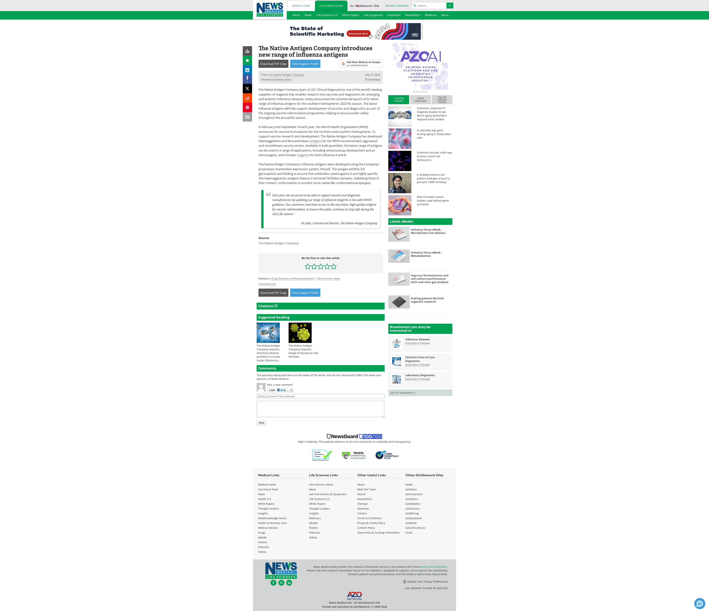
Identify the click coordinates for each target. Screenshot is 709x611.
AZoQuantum (413, 518)
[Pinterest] (247, 107)
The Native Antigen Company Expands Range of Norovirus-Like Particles (303, 351)
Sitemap (362, 504)
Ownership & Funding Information (378, 532)
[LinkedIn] (247, 69)
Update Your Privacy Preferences (427, 581)
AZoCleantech (413, 494)
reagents (303, 155)
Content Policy (366, 528)
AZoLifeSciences (415, 528)
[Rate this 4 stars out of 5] (327, 266)
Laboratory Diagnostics (420, 375)
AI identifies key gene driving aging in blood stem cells (434, 134)
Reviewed (374, 79)
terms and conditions (434, 567)
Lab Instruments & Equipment (327, 494)
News (261, 494)
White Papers (266, 504)
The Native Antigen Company (278, 243)
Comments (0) (266, 284)
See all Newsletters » (403, 392)
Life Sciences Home (331, 5)
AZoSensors (412, 508)
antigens (316, 141)
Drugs (262, 532)
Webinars (315, 518)
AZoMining (412, 513)
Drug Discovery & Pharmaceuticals (292, 278)
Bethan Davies (284, 79)
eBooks (262, 537)
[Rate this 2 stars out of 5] (314, 266)
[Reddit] (247, 98)
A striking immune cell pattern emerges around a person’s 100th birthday (433, 178)
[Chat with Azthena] (699, 603)
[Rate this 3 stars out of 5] (320, 266)
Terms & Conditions (369, 518)
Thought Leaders (268, 508)
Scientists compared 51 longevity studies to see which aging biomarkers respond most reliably (432, 113)
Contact (362, 513)
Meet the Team (366, 489)
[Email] (247, 117)
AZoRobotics (413, 504)
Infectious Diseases (417, 339)
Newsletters (364, 499)
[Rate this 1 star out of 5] (307, 266)
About (361, 484)
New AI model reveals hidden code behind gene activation (433, 200)
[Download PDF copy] (247, 51)
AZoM (408, 484)
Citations (266, 306)
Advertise (363, 508)
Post (261, 422)
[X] (247, 88)
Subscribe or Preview (417, 343)
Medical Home (301, 5)
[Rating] (247, 60)
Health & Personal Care (272, 523)
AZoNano (411, 489)
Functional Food (268, 489)
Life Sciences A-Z (319, 499)
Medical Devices (268, 528)
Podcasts (263, 547)
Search (361, 494)
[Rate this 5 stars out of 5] (333, 266)
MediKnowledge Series (272, 518)
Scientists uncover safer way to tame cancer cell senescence (434, 156)
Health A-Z (264, 499)
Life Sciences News (328, 278)
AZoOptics (411, 499)
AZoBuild (411, 523)
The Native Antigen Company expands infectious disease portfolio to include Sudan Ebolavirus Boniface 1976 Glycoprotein (268, 357)
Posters (262, 542)
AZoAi (408, 532)
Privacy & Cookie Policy (371, 523)
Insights (263, 513)
